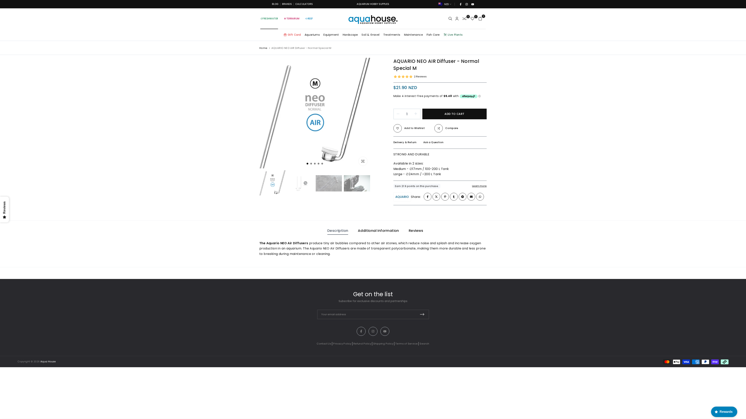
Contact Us (324, 343)
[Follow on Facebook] (460, 4)
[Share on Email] (471, 197)
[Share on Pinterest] (445, 197)
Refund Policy (362, 343)
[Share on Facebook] (427, 197)
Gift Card (294, 35)
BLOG (275, 4)
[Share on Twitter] (436, 197)
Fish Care (433, 35)
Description (337, 230)
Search (424, 343)
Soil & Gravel (370, 35)
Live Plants (455, 35)
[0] (464, 19)
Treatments (391, 35)
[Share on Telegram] (462, 197)
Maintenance (413, 35)
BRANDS (287, 4)
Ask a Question (433, 142)
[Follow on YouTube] (472, 4)
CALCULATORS (304, 4)
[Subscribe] (422, 314)
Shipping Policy (383, 343)
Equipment (331, 35)
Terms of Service (406, 343)
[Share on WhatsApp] (480, 197)
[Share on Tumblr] (454, 197)
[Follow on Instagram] (466, 4)
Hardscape (350, 35)
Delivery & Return (405, 142)
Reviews (416, 230)
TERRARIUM (293, 18)
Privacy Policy (342, 343)
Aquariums (312, 35)
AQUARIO (402, 197)
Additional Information (378, 230)
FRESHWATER (270, 18)
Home (263, 48)
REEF (310, 18)
